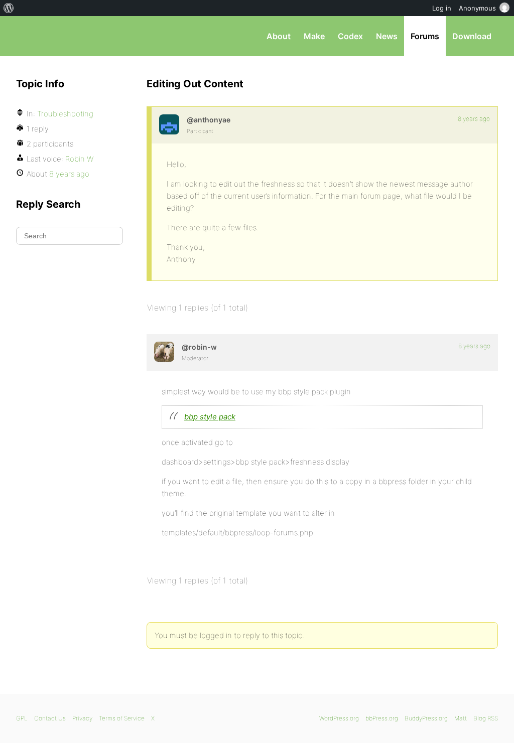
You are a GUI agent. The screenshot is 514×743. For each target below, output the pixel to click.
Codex (350, 36)
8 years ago (474, 118)
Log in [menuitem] (441, 8)
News (387, 36)
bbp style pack (209, 416)
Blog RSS (485, 718)
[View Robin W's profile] (164, 352)
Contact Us (50, 718)
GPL (22, 718)
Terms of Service (122, 718)
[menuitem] (9, 8)
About (279, 36)
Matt (460, 718)
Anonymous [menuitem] (477, 8)
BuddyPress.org (426, 718)
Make (314, 36)
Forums (425, 36)
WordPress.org (339, 718)
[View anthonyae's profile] (169, 124)
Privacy (82, 718)
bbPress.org (68, 36)
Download (471, 36)
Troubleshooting (65, 113)
